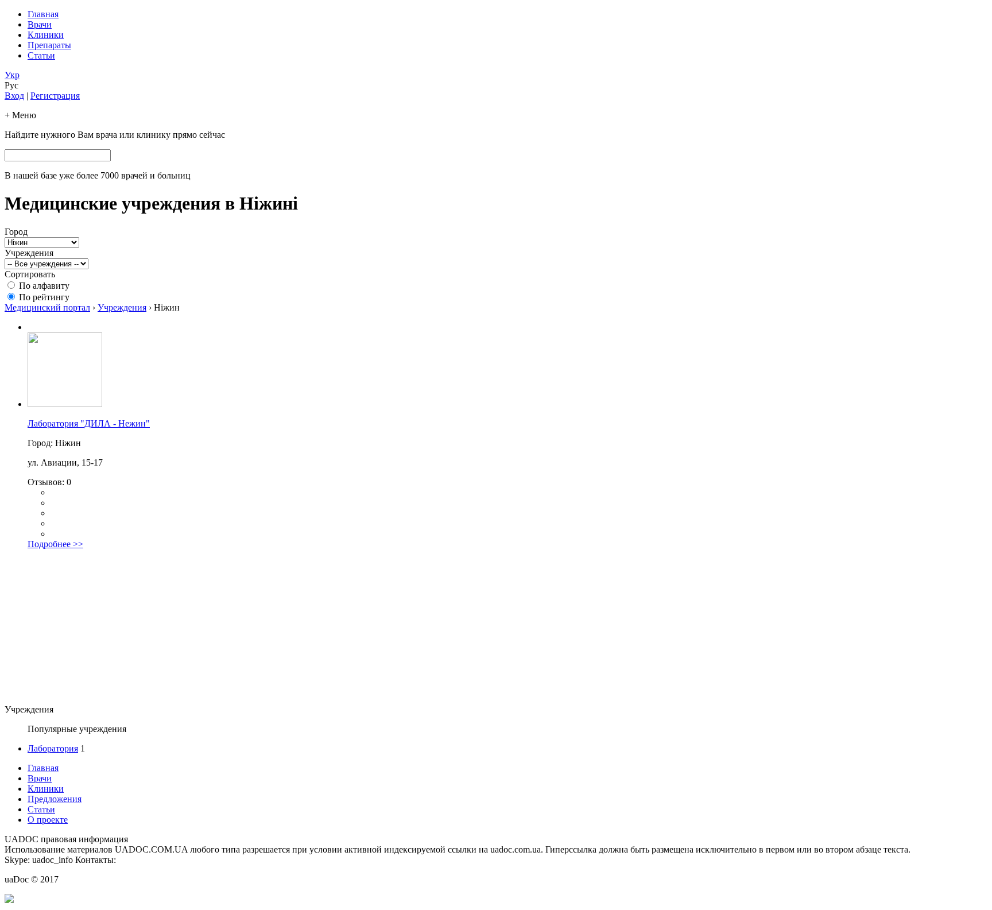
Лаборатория (53, 748)
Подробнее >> (55, 544)
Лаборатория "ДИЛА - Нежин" (89, 423)
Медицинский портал (47, 307)
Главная (43, 14)
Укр (12, 75)
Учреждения (29, 253)
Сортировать (30, 274)
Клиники (46, 35)
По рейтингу (44, 297)
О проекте (48, 819)
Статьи (41, 55)
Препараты (49, 45)
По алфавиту (44, 286)
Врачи (40, 24)
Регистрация (55, 95)
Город (16, 232)
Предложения (55, 799)
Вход (14, 95)
